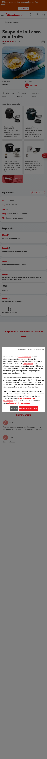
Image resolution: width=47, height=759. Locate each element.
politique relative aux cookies (18, 403)
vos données (28, 364)
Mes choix (13, 408)
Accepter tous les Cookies (28, 408)
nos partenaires (24, 357)
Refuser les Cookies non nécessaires (31, 349)
